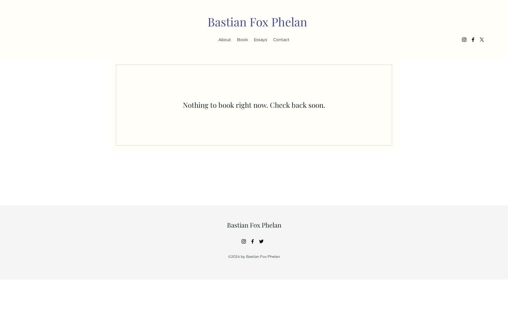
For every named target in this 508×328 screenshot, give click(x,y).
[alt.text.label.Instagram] (464, 40)
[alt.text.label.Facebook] (473, 40)
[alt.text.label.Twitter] (482, 40)
